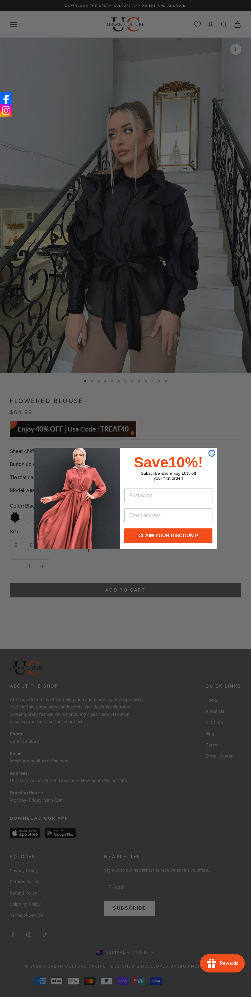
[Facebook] (6, 98)
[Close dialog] (212, 453)
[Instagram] (6, 110)
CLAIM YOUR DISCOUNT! (168, 535)
